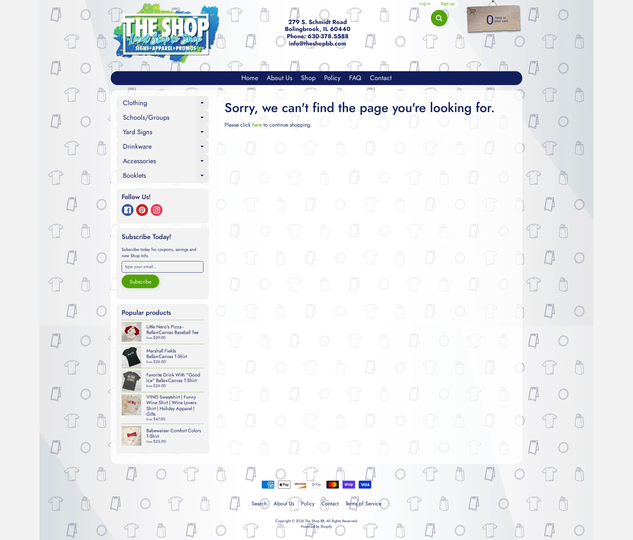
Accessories (166, 162)
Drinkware (166, 148)
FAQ (355, 78)
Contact (381, 78)
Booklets (166, 177)
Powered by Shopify (316, 526)
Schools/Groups (166, 119)
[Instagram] (157, 210)
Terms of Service (363, 503)
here (257, 125)
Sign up (448, 4)
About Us (279, 78)
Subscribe (140, 281)
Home (249, 78)
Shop (308, 78)
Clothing (166, 104)
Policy (332, 78)
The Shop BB (314, 521)
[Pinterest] (142, 210)
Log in (425, 4)
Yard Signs (166, 133)
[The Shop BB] (166, 33)
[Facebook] (128, 210)
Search (259, 503)
